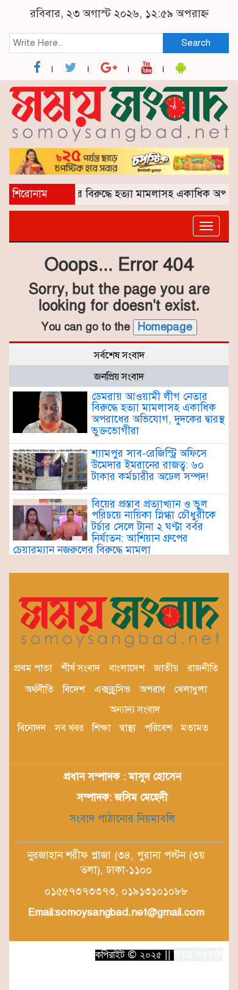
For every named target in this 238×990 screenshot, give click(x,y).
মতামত (195, 728)
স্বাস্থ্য (127, 728)
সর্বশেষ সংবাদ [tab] (119, 355)
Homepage (165, 326)
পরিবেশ (158, 728)
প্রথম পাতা (33, 668)
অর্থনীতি (39, 689)
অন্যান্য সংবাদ (135, 710)
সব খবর (69, 728)
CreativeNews (170, 976)
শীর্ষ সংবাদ (80, 668)
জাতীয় (166, 668)
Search (196, 42)
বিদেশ (74, 689)
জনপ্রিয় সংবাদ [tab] (119, 377)
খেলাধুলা (190, 689)
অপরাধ (152, 689)
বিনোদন (32, 728)
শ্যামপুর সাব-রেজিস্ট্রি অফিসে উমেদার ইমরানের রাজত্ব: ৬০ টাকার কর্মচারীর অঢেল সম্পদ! (150, 464)
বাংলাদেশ (127, 668)
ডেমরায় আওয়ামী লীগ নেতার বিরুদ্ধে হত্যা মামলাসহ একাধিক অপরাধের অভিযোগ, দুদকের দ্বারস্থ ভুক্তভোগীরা (158, 413)
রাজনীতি (202, 668)
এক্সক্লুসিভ (112, 689)
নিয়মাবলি (154, 818)
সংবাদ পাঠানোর (102, 818)
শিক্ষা (101, 728)
